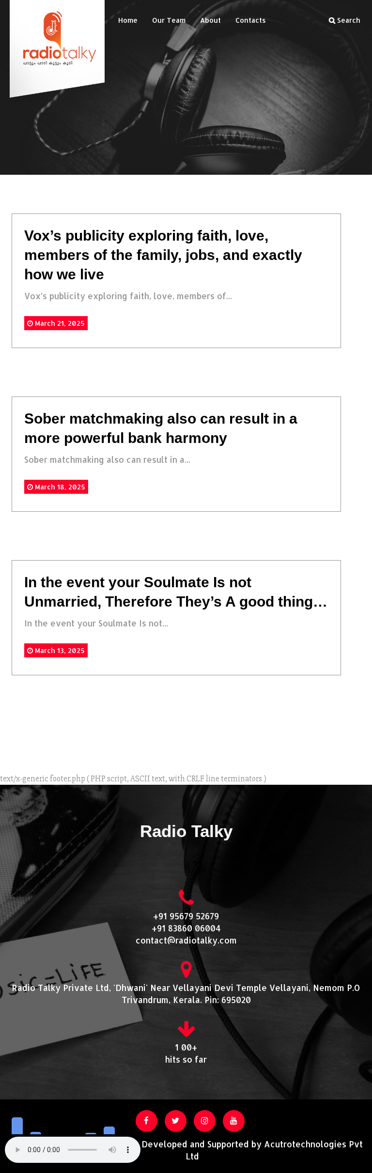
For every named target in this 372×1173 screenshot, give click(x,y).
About (210, 20)
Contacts (250, 20)
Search (347, 20)
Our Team (169, 20)
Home (128, 20)
